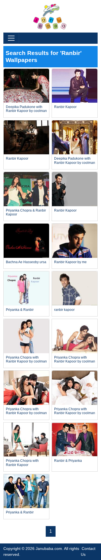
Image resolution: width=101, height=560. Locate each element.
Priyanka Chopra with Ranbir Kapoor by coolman (26, 359)
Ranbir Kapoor (65, 107)
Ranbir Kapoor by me (70, 262)
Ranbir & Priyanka (68, 461)
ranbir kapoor (64, 310)
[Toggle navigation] (11, 38)
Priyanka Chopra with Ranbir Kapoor (22, 463)
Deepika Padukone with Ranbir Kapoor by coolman (26, 109)
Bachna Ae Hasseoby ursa (26, 262)
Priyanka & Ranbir (20, 310)
